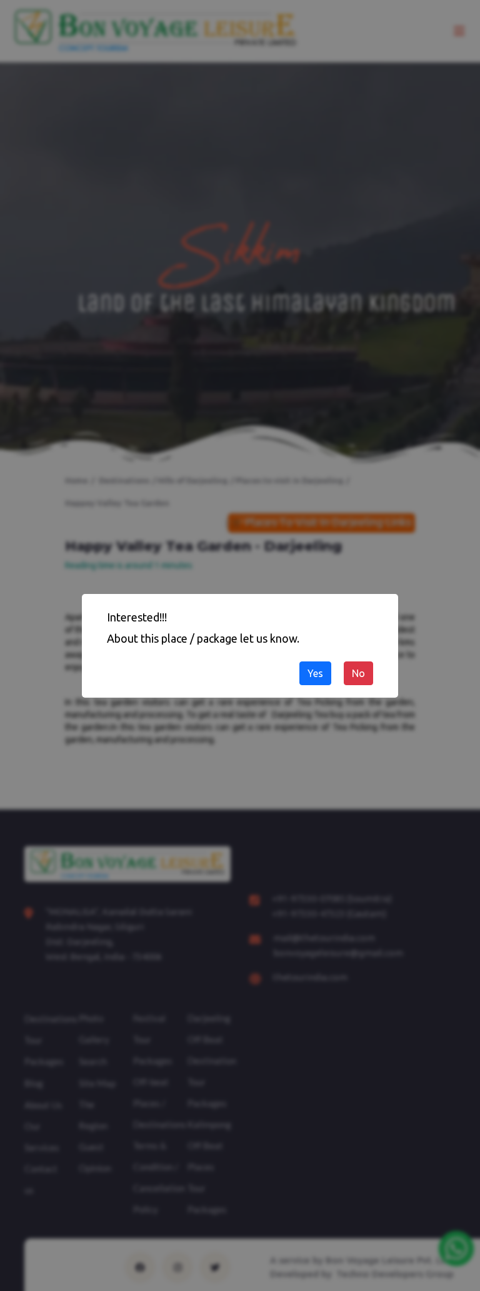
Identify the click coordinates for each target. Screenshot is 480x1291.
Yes (315, 673)
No (358, 673)
